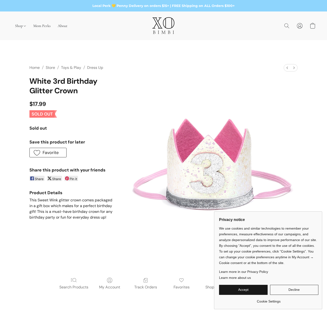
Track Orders (145, 287)
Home (34, 67)
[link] (268, 299)
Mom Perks (42, 25)
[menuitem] (287, 67)
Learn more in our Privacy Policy (243, 272)
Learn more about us (235, 278)
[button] (163, 26)
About (62, 25)
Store (50, 67)
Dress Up (95, 67)
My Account (109, 287)
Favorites (182, 287)
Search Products (73, 287)
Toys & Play (71, 67)
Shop (19, 25)
